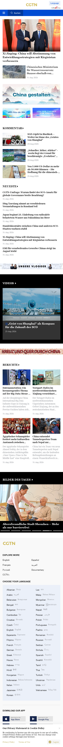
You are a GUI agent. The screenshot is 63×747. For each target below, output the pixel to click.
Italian (13, 684)
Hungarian (15, 674)
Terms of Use (24, 742)
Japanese (14, 690)
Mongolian (45, 599)
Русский (6, 569)
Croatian (15, 619)
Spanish (43, 654)
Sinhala (42, 649)
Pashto (42, 629)
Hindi (11, 669)
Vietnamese (46, 690)
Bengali (12, 604)
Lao (39, 589)
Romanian (44, 634)
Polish (42, 619)
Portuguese (46, 624)
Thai (40, 669)
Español (35, 559)
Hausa (13, 659)
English (6, 559)
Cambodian (14, 614)
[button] (5, 530)
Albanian (14, 589)
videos (9, 283)
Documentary (37, 569)
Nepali (41, 609)
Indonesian (19, 679)
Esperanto (16, 634)
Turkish (43, 674)
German (14, 649)
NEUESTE (9, 186)
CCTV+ (6, 574)
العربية (34, 564)
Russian (43, 639)
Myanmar (46, 604)
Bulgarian (16, 609)
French (14, 644)
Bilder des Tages (17, 479)
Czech (13, 624)
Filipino (14, 639)
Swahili (43, 659)
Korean (13, 694)
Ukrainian (45, 679)
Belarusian (17, 599)
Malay (45, 594)
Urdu (40, 684)
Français (6, 564)
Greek (14, 654)
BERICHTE (10, 364)
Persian (43, 614)
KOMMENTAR (12, 128)
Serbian (43, 644)
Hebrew (13, 664)
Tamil (41, 664)
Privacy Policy (9, 742)
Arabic (13, 594)
